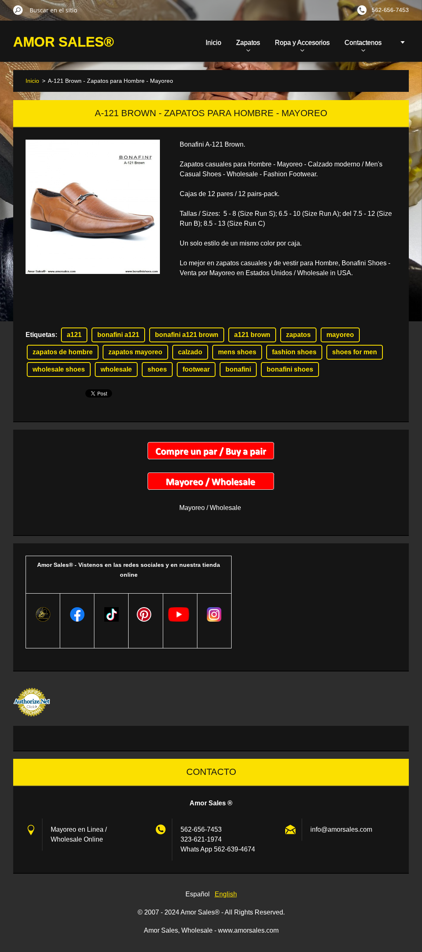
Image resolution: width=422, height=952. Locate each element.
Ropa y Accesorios (302, 42)
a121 (74, 334)
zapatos (298, 334)
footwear (196, 369)
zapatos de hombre (63, 352)
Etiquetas (40, 334)
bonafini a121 (118, 334)
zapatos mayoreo (135, 352)
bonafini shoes (290, 369)
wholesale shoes (59, 369)
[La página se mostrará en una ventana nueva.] (93, 207)
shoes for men (354, 352)
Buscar (18, 9)
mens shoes (237, 352)
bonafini (238, 369)
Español (197, 894)
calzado (190, 352)
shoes (157, 369)
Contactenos (363, 42)
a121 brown (252, 334)
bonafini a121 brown (186, 334)
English (226, 894)
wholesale (116, 369)
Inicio (213, 42)
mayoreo (340, 334)
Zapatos (248, 42)
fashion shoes (294, 352)
